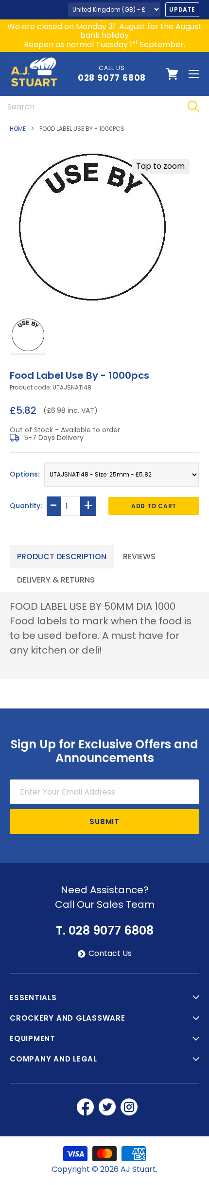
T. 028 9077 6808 (105, 930)
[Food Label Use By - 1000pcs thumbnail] (28, 336)
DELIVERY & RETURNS (56, 579)
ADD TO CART (153, 506)
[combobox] (88, 107)
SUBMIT (104, 821)
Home (18, 128)
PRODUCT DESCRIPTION (61, 556)
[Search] (193, 107)
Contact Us (110, 953)
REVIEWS (139, 556)
